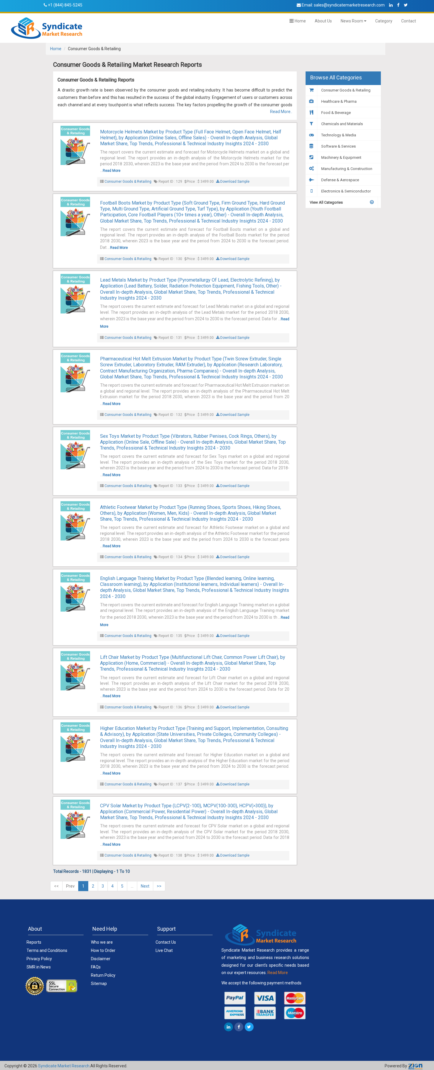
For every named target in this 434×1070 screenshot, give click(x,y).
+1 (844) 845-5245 (65, 5)
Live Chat (164, 950)
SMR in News (39, 967)
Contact (408, 21)
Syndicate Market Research (63, 1066)
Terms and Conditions (47, 950)
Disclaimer (100, 958)
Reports (34, 942)
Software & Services (338, 146)
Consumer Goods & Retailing (128, 181)
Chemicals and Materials (341, 124)
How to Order (103, 950)
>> (159, 886)
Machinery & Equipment (340, 157)
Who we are (102, 942)
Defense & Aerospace (339, 180)
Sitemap (99, 983)
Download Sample (234, 181)
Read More (111, 171)
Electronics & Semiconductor (345, 191)
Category (383, 21)
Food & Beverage (335, 112)
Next (145, 886)
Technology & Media (338, 135)
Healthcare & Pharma (338, 101)
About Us (323, 21)
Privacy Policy (39, 958)
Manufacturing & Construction (346, 168)
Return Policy (103, 975)
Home (300, 21)
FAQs (96, 967)
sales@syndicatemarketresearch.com (349, 5)
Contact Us (166, 942)
